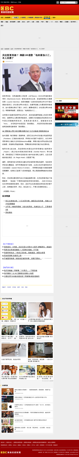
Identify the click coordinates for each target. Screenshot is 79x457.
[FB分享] (5, 304)
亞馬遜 (14, 287)
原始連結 (8, 212)
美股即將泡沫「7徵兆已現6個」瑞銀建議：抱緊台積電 (24, 253)
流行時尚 (73, 21)
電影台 (28, 445)
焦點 (6, 21)
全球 (28, 21)
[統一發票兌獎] (66, 126)
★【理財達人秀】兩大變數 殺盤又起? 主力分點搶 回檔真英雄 (24, 131)
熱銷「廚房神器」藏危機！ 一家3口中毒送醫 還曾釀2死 (40, 360)
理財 (47, 21)
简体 (19, 2)
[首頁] (7, 9)
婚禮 (18, 287)
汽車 (42, 21)
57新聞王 (23, 17)
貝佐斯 (9, 287)
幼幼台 (24, 445)
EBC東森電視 (5, 2)
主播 (22, 287)
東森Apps (14, 2)
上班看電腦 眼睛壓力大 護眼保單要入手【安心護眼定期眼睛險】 (40, 320)
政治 (23, 21)
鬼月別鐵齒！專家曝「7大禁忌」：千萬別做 (20, 270)
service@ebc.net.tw (74, 452)
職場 (61, 21)
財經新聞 (7, 17)
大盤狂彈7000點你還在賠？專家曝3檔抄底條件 (22, 276)
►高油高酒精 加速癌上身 (12, 255)
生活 (56, 21)
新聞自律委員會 (18, 442)
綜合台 (15, 445)
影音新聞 (12, 21)
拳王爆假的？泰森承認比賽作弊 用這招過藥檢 (9, 377)
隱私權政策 (76, 450)
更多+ (54, 17)
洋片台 (33, 445)
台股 (33, 21)
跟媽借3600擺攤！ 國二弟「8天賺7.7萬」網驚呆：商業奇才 (14, 320)
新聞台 (10, 445)
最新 (2, 21)
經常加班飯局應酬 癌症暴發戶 (45, 337)
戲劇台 (19, 445)
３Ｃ (51, 21)
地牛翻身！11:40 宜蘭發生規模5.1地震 (19, 273)
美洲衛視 (42, 445)
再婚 (26, 287)
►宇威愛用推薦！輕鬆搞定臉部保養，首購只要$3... (22, 258)
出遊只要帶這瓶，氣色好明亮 (11, 359)
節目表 (2, 442)
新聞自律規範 (27, 442)
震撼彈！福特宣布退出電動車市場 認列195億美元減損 (27, 337)
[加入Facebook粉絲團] (5, 314)
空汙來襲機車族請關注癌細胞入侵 (27, 377)
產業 (19, 21)
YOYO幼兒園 (49, 445)
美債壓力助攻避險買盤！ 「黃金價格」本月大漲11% (45, 377)
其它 (2, 25)
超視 (37, 445)
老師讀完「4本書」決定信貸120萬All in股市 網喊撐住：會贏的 (28, 247)
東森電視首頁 (4, 445)
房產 (37, 21)
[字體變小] (5, 311)
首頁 (2, 17)
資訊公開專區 (51, 442)
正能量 (67, 21)
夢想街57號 (38, 17)
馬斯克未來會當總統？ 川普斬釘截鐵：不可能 (21, 250)
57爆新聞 (30, 17)
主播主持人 (9, 442)
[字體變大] (5, 307)
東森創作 (55, 445)
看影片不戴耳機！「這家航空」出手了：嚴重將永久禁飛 (9, 337)
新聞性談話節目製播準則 (39, 442)
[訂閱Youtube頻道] (5, 318)
